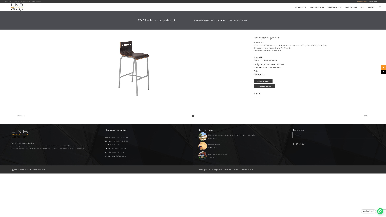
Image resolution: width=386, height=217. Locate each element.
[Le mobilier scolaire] (202, 146)
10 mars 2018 (212, 157)
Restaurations (204, 20)
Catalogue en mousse (372, 1)
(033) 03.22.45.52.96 (14, 1)
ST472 (256, 61)
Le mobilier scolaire (214, 144)
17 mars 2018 (212, 148)
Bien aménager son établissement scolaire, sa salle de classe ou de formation (231, 135)
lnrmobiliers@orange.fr (25, 1)
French (33, 1)
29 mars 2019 (212, 138)
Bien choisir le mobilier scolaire (217, 154)
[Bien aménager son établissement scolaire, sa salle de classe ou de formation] (202, 136)
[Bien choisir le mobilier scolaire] (202, 155)
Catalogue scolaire (361, 1)
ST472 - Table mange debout (267, 61)
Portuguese (38, 1)
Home (196, 20)
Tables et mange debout (219, 20)
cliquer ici (123, 156)
